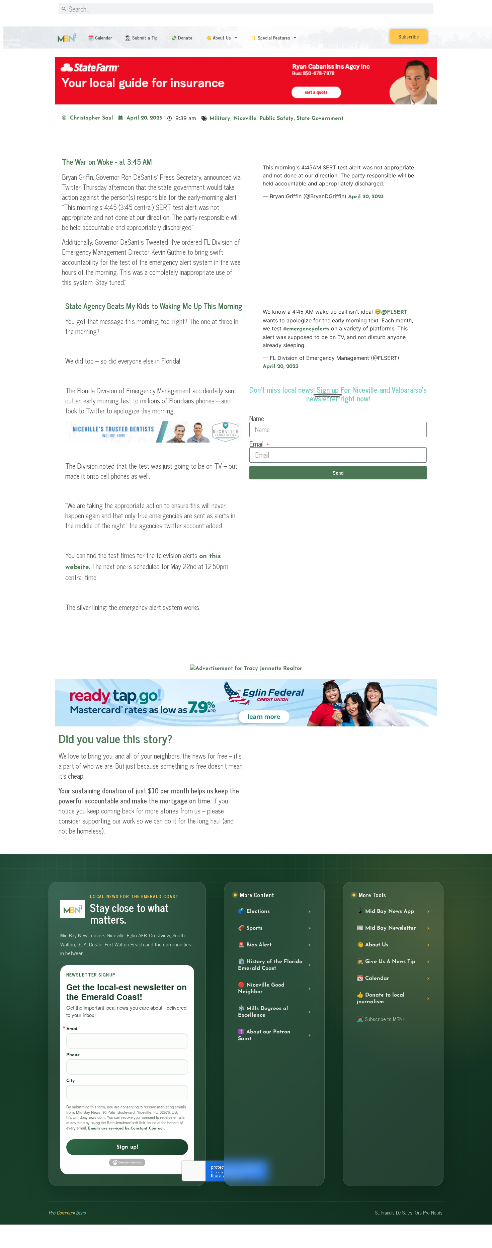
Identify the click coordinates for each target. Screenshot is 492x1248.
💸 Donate (181, 37)
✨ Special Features (270, 37)
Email (257, 444)
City (70, 1080)
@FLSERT (394, 312)
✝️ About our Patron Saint (264, 1035)
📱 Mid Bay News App (385, 911)
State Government (320, 118)
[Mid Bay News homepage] (72, 909)
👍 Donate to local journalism (381, 998)
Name (256, 418)
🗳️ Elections (254, 911)
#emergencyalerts (306, 329)
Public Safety (276, 118)
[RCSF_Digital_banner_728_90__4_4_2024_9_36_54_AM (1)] (246, 103)
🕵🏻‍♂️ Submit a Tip (141, 37)
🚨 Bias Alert (254, 944)
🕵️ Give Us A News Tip (386, 961)
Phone (73, 1054)
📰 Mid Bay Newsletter (386, 928)
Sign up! (127, 1147)
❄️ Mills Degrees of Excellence (263, 1012)
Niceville (244, 118)
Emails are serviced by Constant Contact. (126, 1128)
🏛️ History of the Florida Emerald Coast (270, 965)
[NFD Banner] (154, 441)
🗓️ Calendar (100, 37)
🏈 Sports (250, 928)
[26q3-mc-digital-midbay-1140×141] (246, 725)
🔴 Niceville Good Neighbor (261, 988)
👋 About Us (218, 37)
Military (220, 118)
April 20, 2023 (366, 197)
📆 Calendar (373, 978)
